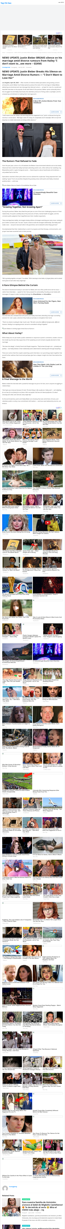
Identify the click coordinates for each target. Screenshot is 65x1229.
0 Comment (29, 67)
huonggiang (14, 67)
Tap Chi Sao (6, 3)
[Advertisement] (32, 17)
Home (3, 52)
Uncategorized (9, 52)
